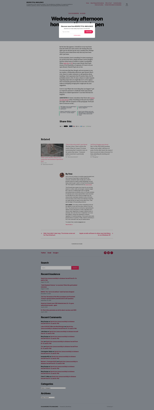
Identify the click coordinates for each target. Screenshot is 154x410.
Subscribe (89, 31)
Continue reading (77, 35)
